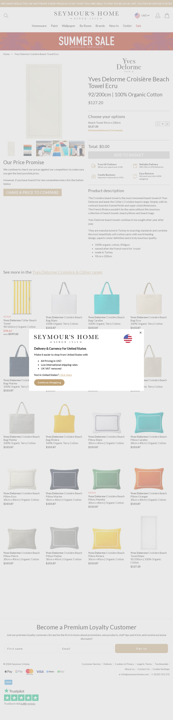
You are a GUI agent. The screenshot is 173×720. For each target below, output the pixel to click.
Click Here (65, 374)
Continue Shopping (49, 382)
